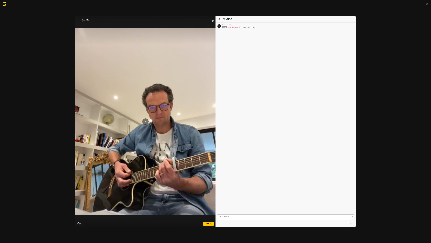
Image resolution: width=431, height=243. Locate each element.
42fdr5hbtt (85, 20)
